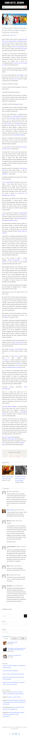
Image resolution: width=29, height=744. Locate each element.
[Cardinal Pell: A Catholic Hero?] (5, 655)
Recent (14, 638)
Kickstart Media (15, 728)
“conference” (6, 359)
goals (17, 104)
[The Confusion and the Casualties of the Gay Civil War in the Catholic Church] (5, 648)
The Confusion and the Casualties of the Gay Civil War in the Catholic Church (16, 649)
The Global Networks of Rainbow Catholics (16, 41)
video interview (7, 123)
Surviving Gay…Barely (12, 642)
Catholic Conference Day (17, 342)
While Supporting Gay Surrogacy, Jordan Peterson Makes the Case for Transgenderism (13, 714)
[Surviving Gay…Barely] (5, 642)
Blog (11, 35)
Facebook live (18, 123)
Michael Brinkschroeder (14, 260)
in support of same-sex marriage (13, 367)
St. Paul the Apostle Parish (17, 116)
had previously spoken (13, 118)
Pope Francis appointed (7, 437)
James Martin (24, 48)
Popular (6, 638)
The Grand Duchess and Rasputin (10, 670)
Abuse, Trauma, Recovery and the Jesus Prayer (13, 674)
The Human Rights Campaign (9, 406)
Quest (5, 43)
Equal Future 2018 (17, 63)
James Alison (18, 363)
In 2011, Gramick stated (7, 182)
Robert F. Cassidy (10, 509)
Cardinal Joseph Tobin (12, 439)
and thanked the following (19, 135)
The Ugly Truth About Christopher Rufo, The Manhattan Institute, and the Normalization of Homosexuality (14, 702)
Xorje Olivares (20, 75)
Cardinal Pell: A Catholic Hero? (14, 655)
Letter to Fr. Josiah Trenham (14, 697)
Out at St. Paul (16, 78)
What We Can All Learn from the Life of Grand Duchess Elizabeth (20, 479)
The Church (14, 35)
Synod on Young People (18, 46)
